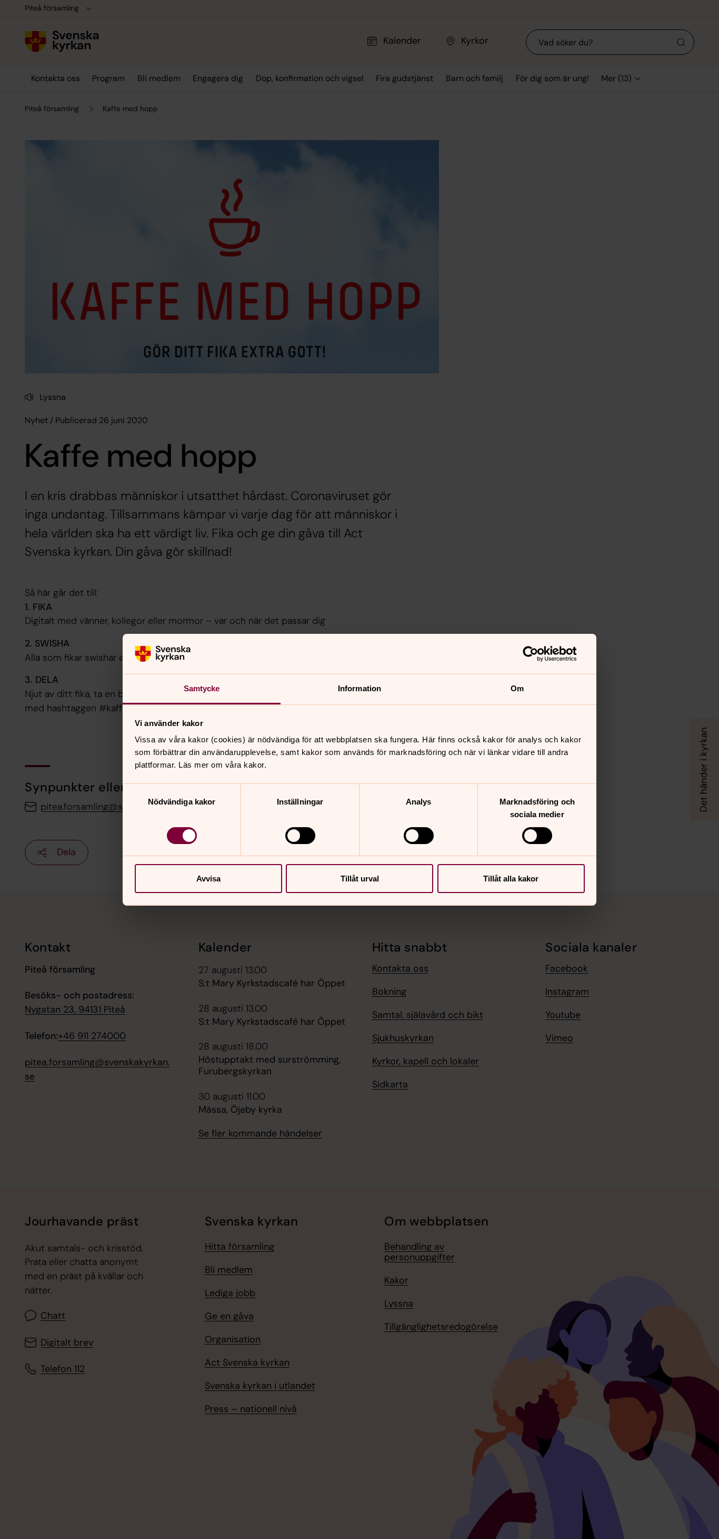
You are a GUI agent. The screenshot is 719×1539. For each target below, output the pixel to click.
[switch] (300, 835)
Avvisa (208, 878)
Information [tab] (359, 688)
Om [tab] (517, 688)
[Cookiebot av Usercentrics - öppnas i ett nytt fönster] (539, 654)
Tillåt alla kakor (510, 878)
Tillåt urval (360, 878)
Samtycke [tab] (202, 688)
